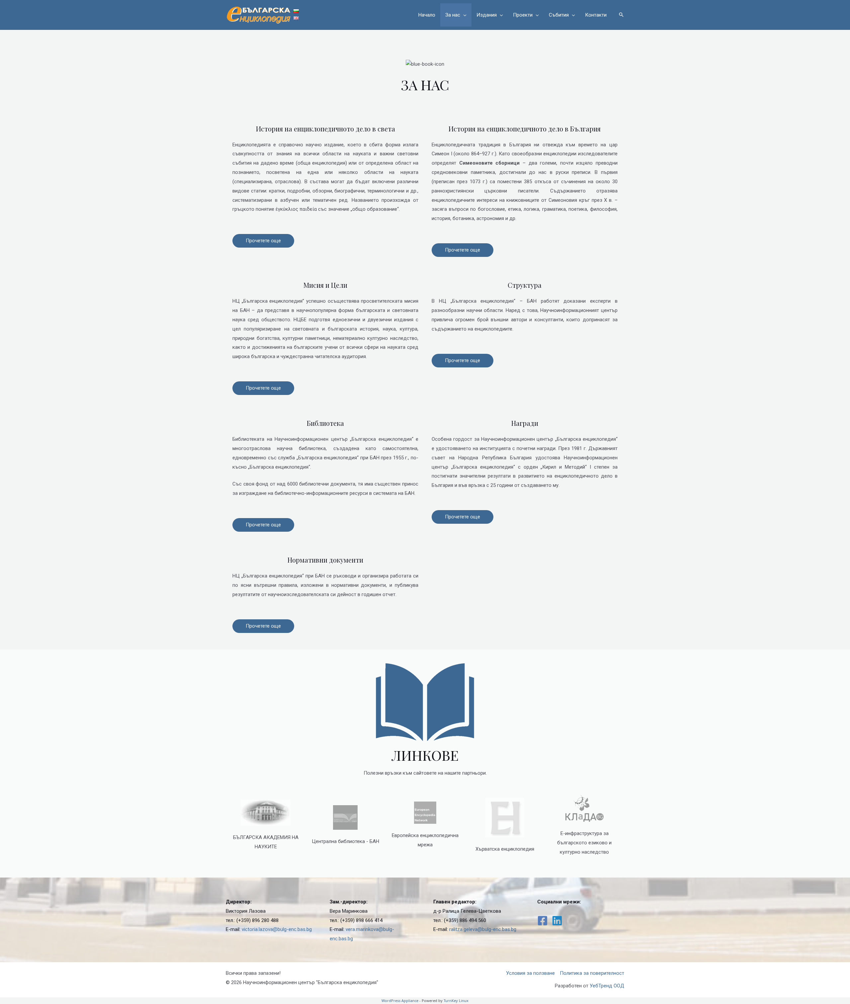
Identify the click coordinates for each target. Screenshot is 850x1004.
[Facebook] (542, 920)
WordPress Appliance (400, 1000)
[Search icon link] (621, 15)
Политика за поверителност (592, 973)
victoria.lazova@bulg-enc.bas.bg (277, 929)
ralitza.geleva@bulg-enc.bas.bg (482, 929)
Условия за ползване (530, 973)
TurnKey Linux (456, 1000)
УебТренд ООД (607, 986)
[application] (463, 15)
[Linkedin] (557, 920)
